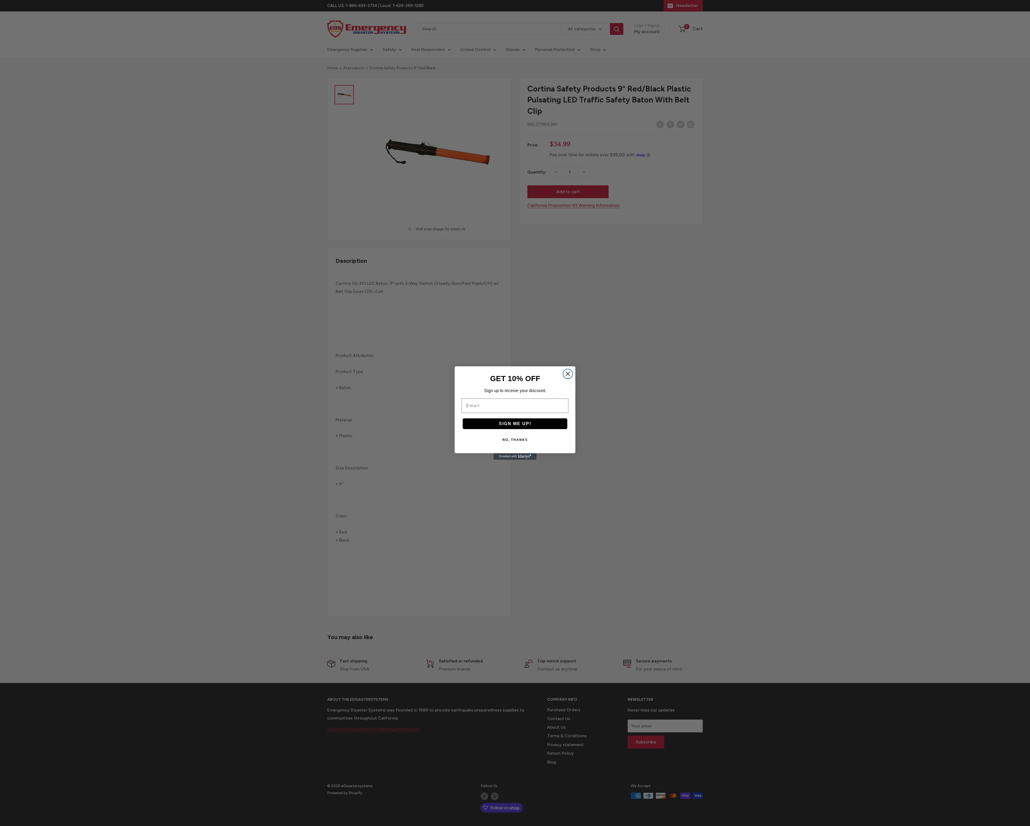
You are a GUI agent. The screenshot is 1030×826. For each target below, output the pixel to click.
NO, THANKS (515, 440)
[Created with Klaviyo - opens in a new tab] (515, 456)
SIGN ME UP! (515, 423)
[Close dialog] (568, 374)
